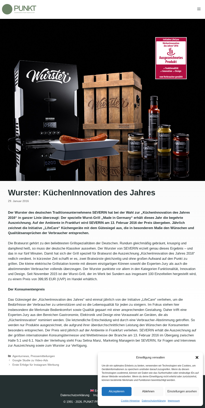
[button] (197, 357)
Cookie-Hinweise (130, 400)
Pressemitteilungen (43, 356)
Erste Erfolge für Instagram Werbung (35, 364)
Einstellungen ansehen (182, 391)
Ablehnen (148, 391)
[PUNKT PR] (19, 9)
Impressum (174, 400)
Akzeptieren (116, 391)
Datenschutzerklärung (154, 400)
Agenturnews (20, 356)
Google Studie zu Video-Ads (30, 360)
